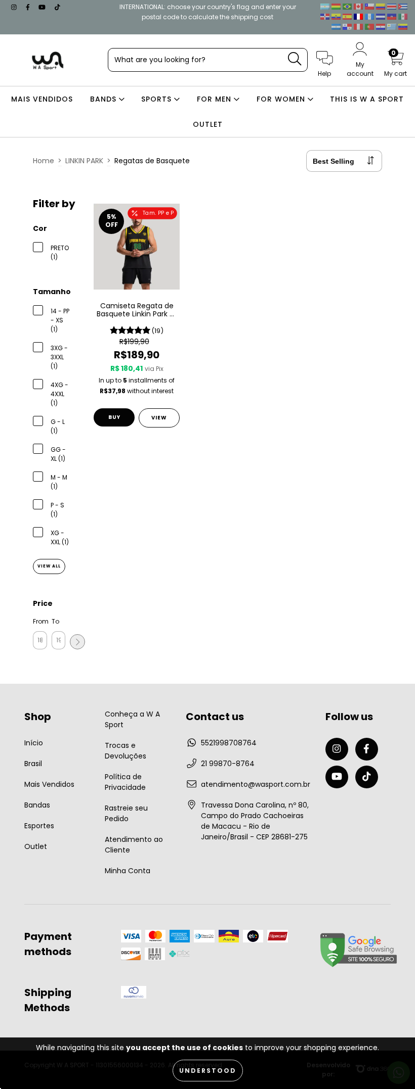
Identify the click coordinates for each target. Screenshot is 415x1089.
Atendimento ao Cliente (134, 844)
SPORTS (157, 99)
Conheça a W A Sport (132, 719)
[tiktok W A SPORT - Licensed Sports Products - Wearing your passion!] (57, 7)
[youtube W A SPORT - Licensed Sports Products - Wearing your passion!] (43, 7)
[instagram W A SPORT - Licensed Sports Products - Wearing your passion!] (15, 7)
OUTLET (208, 124)
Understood (207, 1070)
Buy (114, 417)
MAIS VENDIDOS (42, 99)
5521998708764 (229, 743)
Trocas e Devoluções (125, 750)
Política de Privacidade (125, 782)
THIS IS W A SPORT (367, 99)
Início (33, 743)
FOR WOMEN (282, 99)
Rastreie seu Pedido (126, 813)
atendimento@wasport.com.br (255, 784)
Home (43, 161)
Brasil (33, 764)
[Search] (294, 59)
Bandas (37, 805)
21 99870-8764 (228, 764)
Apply (77, 641)
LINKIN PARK (84, 161)
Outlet (35, 846)
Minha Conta (127, 871)
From (40, 621)
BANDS (104, 99)
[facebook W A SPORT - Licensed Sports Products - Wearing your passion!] (28, 7)
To (55, 621)
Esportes (39, 826)
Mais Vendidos (49, 784)
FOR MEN (215, 99)
